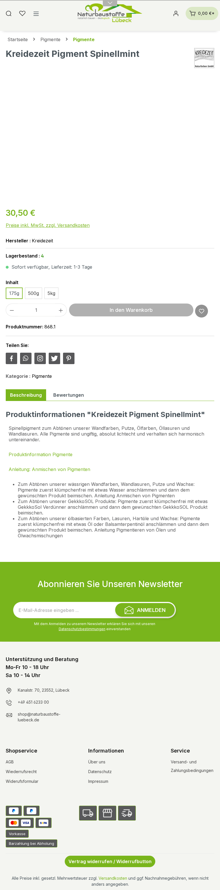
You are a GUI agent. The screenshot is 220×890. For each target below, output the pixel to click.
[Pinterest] (68, 358)
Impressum (98, 781)
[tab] (26, 395)
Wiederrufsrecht (21, 771)
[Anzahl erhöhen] (61, 310)
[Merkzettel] (22, 13)
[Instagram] (40, 358)
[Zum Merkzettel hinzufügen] (201, 311)
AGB (10, 761)
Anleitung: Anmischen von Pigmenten (49, 469)
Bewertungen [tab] (68, 395)
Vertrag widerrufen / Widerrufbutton (110, 861)
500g (33, 293)
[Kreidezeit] (204, 58)
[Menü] (36, 13)
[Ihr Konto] (176, 13)
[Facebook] (11, 358)
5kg (51, 293)
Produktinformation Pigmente (40, 454)
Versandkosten (113, 878)
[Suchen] (8, 13)
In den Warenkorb (131, 310)
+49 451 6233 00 (33, 702)
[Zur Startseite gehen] (110, 13)
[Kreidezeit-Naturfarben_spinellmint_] (110, 140)
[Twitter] (54, 358)
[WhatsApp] (26, 358)
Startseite (17, 39)
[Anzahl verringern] (12, 310)
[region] (110, 140)
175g (14, 293)
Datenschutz (100, 771)
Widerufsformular (22, 781)
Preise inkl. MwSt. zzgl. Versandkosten (48, 225)
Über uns (96, 761)
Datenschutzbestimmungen (82, 629)
